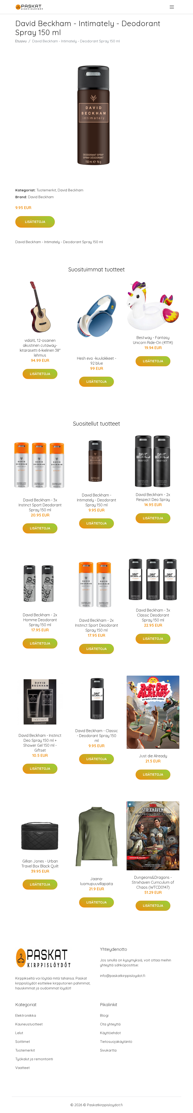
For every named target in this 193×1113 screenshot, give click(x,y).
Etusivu (21, 41)
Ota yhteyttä (110, 1024)
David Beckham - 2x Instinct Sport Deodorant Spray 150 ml (96, 625)
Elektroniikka (25, 1015)
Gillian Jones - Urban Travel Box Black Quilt (40, 863)
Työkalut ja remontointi (34, 1059)
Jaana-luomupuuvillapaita (96, 881)
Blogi (104, 1015)
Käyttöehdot (110, 1033)
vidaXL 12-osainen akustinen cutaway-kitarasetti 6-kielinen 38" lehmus (40, 348)
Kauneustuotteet (29, 1024)
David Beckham (70, 190)
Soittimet (22, 1041)
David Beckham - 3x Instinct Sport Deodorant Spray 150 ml (40, 505)
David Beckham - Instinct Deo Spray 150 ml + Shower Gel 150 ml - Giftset (40, 743)
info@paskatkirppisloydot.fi (122, 975)
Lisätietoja (35, 222)
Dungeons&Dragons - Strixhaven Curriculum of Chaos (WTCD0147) (153, 882)
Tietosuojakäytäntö (116, 1041)
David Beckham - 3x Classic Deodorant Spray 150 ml (153, 615)
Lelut (19, 1033)
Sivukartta (108, 1050)
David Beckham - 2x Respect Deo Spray (153, 497)
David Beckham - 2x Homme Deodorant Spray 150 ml (40, 620)
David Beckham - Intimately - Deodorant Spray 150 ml (96, 500)
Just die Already (153, 756)
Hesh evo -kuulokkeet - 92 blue (96, 361)
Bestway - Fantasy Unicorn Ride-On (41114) (153, 340)
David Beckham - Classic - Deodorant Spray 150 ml (96, 735)
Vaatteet (22, 1067)
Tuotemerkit (46, 190)
